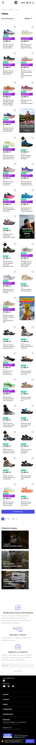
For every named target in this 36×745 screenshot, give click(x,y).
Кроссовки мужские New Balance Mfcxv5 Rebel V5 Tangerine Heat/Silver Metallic (8, 103)
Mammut (5, 422)
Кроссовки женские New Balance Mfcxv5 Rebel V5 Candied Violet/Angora (26, 264)
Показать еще (18, 511)
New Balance (6, 98)
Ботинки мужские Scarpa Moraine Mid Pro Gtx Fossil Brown (9, 477)
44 (14, 519)
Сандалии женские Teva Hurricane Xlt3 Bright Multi (26, 425)
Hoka (22, 98)
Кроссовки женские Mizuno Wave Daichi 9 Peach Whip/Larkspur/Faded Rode (26, 74)
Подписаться (18, 671)
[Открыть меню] (3, 3)
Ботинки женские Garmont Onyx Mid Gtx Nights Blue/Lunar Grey (9, 451)
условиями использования (10, 742)
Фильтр (27, 18)
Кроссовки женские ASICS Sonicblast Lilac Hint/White (8, 291)
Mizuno (23, 69)
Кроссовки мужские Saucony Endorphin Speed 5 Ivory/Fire (8, 504)
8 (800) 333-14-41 (7, 727)
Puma (4, 154)
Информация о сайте (19, 737)
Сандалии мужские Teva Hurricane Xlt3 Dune (26, 399)
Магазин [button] (6, 699)
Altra (4, 180)
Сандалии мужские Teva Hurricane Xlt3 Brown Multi (26, 373)
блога (14, 528)
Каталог (10, 9)
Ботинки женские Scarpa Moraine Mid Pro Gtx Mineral (27, 347)
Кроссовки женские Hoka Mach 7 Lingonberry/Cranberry (27, 102)
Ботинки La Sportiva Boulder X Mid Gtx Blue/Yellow (26, 157)
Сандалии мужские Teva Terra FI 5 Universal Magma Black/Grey (9, 347)
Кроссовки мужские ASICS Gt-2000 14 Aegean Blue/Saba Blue (27, 210)
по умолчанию (7, 18)
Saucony (5, 43)
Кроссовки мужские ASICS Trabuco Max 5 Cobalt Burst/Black (8, 130)
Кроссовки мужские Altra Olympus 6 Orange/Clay (8, 183)
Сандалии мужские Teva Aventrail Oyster (26, 290)
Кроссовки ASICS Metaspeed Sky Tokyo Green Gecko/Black (8, 399)
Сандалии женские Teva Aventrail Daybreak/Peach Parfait (9, 236)
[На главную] (16, 3)
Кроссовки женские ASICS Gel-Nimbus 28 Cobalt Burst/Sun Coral (26, 183)
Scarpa (22, 343)
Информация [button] (8, 714)
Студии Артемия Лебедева (21, 735)
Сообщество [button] (7, 709)
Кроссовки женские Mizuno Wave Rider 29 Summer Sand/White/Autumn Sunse (8, 318)
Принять (30, 741)
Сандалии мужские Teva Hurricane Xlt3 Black (26, 477)
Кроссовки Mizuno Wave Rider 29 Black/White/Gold (8, 373)
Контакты (6, 719)
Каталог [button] (6, 694)
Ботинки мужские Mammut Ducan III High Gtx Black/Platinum (9, 425)
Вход (23, 3)
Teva (4, 232)
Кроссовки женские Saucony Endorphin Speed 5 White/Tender (26, 46)
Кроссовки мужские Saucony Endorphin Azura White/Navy (8, 46)
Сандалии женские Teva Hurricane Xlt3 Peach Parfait (26, 504)
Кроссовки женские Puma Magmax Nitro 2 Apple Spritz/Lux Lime (8, 157)
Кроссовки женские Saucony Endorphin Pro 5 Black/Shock (9, 210)
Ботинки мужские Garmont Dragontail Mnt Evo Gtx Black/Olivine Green (8, 264)
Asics (4, 69)
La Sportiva (23, 154)
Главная (4, 9)
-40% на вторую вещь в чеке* (7, 38)
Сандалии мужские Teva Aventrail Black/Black (26, 451)
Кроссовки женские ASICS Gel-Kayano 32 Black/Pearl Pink (8, 73)
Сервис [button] (5, 704)
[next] (16, 519)
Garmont (5, 260)
